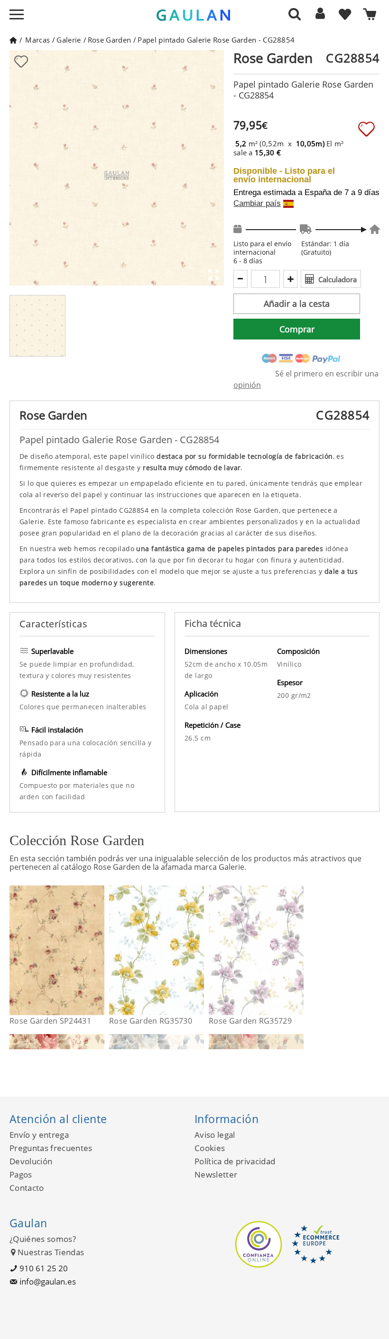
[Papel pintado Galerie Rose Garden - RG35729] (298, 950)
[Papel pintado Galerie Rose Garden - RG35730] (198, 950)
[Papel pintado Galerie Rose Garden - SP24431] (98, 950)
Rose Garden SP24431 (50, 1021)
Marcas (37, 40)
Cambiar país (257, 203)
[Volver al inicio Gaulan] (13, 40)
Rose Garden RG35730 (150, 1021)
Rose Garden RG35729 (250, 1021)
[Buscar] (295, 13)
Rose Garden (109, 40)
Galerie (68, 40)
